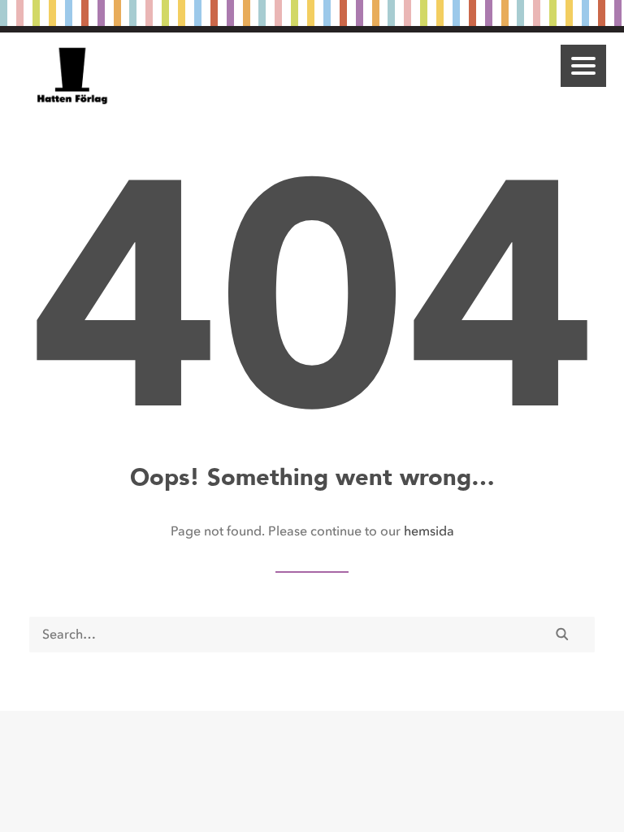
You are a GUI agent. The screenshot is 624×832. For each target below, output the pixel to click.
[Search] (312, 634)
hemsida (429, 531)
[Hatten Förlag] (72, 75)
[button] (583, 66)
